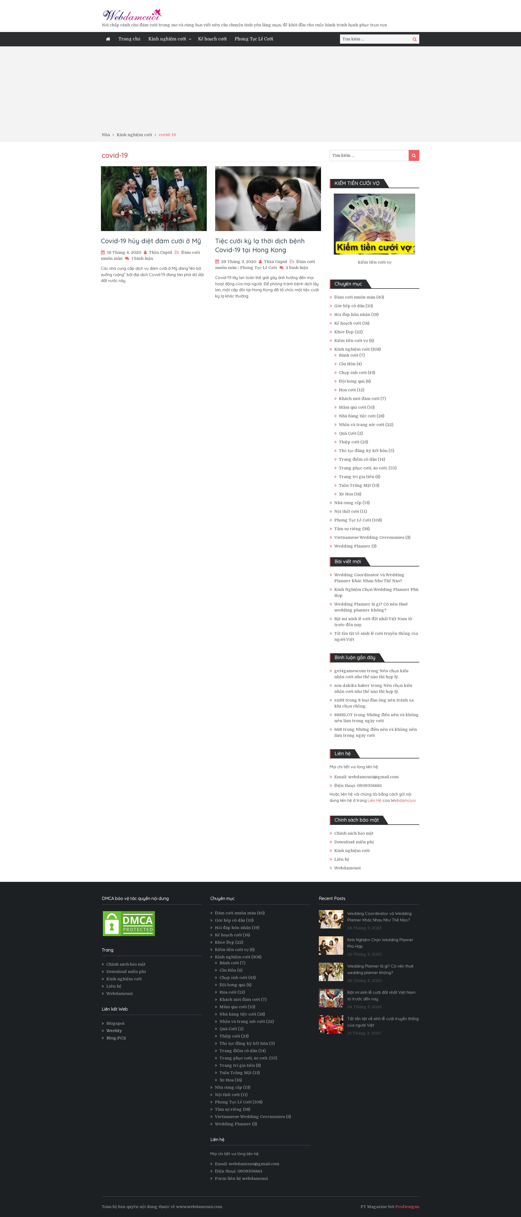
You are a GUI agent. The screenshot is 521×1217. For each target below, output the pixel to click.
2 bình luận (297, 267)
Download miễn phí (354, 842)
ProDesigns (407, 1206)
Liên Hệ (375, 800)
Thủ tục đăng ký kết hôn (363, 450)
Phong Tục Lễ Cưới (254, 39)
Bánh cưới (348, 355)
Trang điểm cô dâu (358, 459)
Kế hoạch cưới (212, 39)
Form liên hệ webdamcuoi (241, 1178)
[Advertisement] (260, 91)
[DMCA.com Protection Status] (129, 935)
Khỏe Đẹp (344, 331)
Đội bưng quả (352, 381)
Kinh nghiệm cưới (167, 39)
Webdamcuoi (347, 868)
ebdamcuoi (405, 800)
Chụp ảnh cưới (353, 372)
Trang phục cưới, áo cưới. (363, 468)
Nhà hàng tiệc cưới (357, 416)
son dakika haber (352, 685)
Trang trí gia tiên (356, 476)
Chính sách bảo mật (353, 833)
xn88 (339, 700)
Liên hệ (341, 859)
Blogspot (115, 1023)
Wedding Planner (352, 546)
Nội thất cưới (346, 511)
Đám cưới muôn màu (354, 297)
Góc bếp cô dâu (349, 305)
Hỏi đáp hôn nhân (352, 314)
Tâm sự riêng (347, 528)
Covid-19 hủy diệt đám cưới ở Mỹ (151, 241)
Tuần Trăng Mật (355, 485)
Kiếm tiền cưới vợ (351, 340)
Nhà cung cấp (347, 502)
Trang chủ (129, 39)
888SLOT (343, 714)
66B (338, 729)
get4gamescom (350, 670)
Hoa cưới (347, 389)
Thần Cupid (160, 252)
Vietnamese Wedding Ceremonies (369, 537)
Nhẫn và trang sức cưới (361, 424)
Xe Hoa (346, 494)
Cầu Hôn (347, 363)
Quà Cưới (347, 433)
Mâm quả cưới (352, 407)
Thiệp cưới (349, 442)
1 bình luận (142, 258)
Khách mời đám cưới (359, 398)
